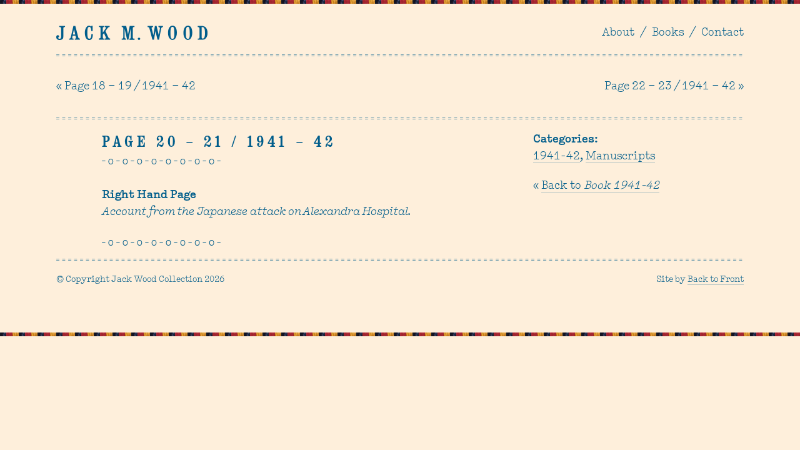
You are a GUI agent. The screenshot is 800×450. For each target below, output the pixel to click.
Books (668, 33)
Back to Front (716, 279)
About (618, 33)
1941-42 (556, 156)
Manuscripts (620, 156)
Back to (600, 186)
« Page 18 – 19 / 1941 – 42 (126, 86)
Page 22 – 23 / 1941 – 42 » (674, 86)
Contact (722, 33)
